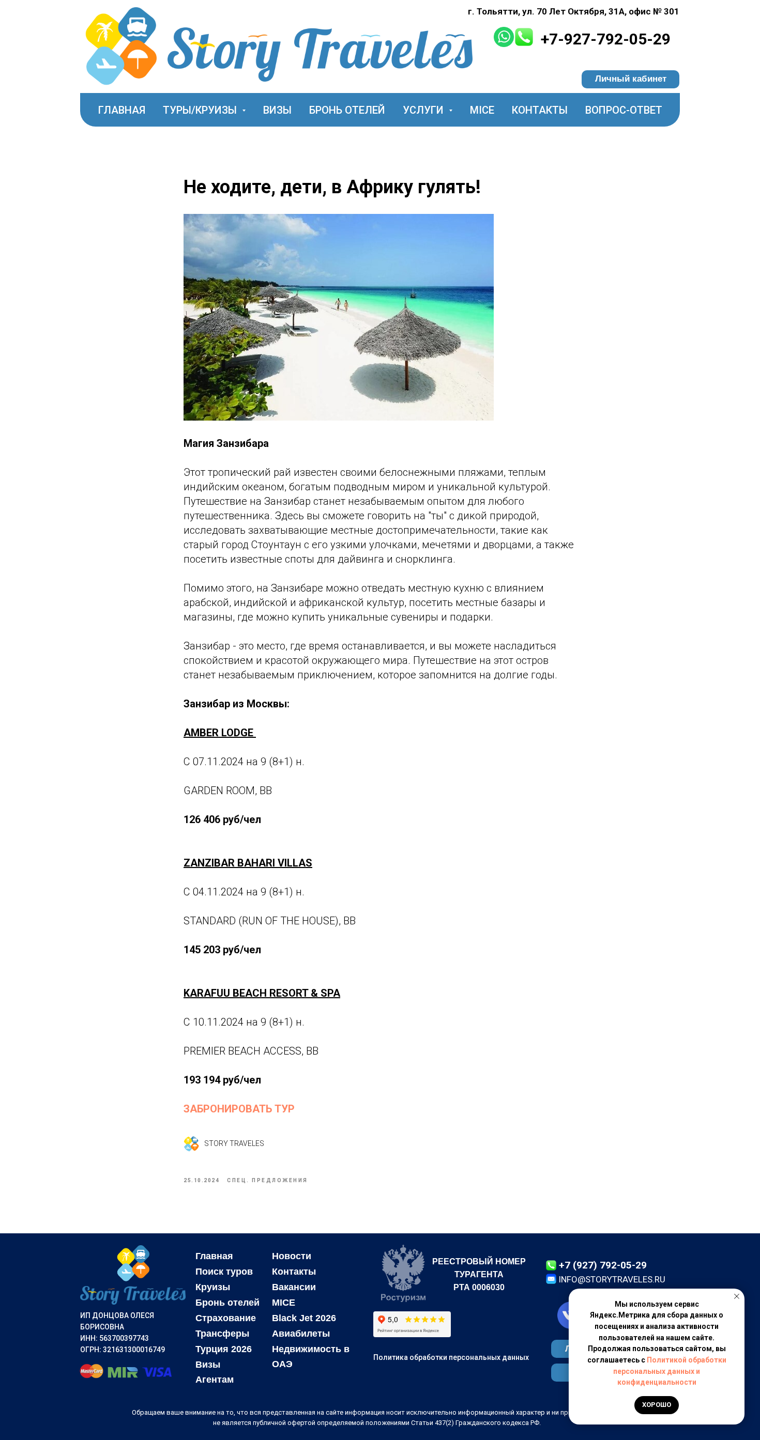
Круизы (212, 1287)
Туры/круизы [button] (201, 110)
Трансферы (222, 1333)
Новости (291, 1256)
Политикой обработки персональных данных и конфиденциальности (669, 1371)
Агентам (214, 1379)
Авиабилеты (301, 1333)
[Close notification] (737, 1296)
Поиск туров (224, 1271)
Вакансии (294, 1287)
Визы (277, 110)
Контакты (540, 110)
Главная (121, 110)
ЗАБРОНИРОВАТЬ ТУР (239, 1109)
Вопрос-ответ (623, 110)
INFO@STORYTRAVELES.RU (611, 1279)
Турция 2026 (223, 1349)
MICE (482, 110)
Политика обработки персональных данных (451, 1357)
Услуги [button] (424, 110)
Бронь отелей (347, 110)
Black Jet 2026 (304, 1318)
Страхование (225, 1318)
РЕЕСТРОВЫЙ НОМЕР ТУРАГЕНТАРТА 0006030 (479, 1274)
